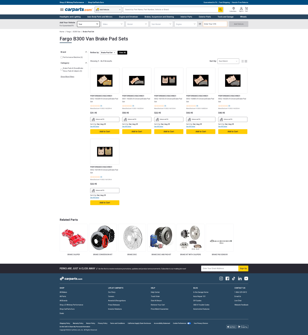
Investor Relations (115, 309)
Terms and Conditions (117, 323)
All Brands (63, 301)
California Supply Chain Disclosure (139, 323)
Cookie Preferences (179, 323)
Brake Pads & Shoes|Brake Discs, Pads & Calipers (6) (73, 69)
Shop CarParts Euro (67, 309)
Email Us (237, 296)
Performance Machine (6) (73, 57)
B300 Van (76, 32)
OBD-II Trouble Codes (201, 305)
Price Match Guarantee (159, 309)
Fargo (69, 32)
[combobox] (88, 24)
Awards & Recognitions (117, 301)
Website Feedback (241, 305)
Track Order (155, 296)
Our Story (111, 292)
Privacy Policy (102, 323)
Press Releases (114, 305)
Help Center (155, 292)
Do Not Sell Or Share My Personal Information (75, 327)
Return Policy (90, 323)
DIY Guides (197, 301)
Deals (62, 313)
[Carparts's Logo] (79, 10)
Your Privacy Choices (201, 323)
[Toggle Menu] (62, 9)
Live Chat (237, 301)
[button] (108, 53)
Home (62, 32)
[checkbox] (62, 57)
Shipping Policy (65, 323)
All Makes (63, 292)
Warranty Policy (78, 323)
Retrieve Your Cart (158, 305)
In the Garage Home (200, 292)
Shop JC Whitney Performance (71, 305)
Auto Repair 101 (199, 296)
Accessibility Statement (162, 323)
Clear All (122, 53)
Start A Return (156, 301)
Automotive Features (201, 309)
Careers (111, 296)
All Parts (63, 296)
